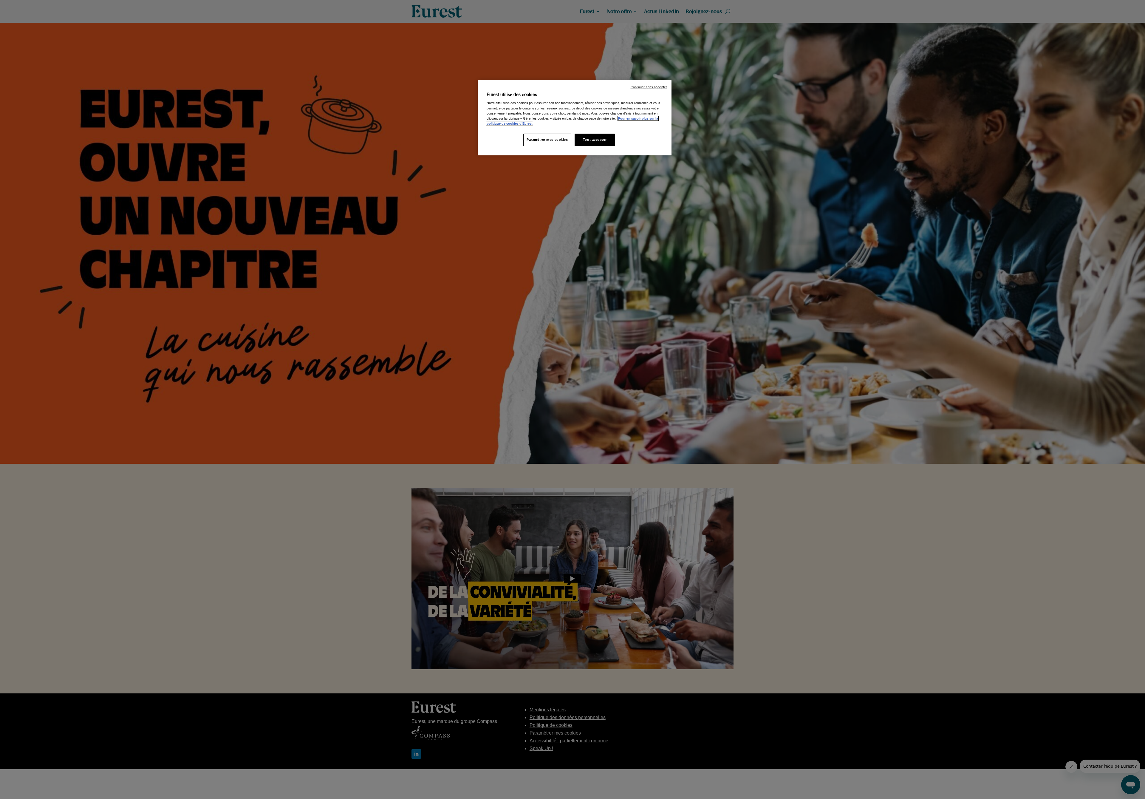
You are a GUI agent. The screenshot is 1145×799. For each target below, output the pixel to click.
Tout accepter (594, 139)
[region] (574, 117)
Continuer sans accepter (649, 87)
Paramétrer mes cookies (547, 139)
